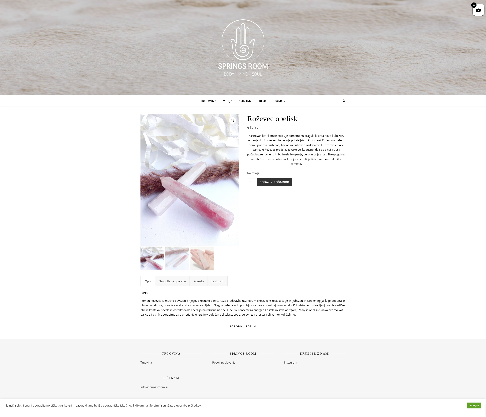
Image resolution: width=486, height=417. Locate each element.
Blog (263, 101)
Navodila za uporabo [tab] (172, 281)
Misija (228, 101)
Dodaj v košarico (274, 182)
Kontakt (246, 101)
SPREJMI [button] (474, 405)
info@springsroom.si (154, 387)
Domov (280, 101)
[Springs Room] (243, 47)
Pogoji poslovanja (223, 362)
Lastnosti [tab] (217, 281)
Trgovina (208, 101)
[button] (232, 120)
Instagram (290, 362)
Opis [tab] (148, 281)
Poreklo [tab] (199, 281)
